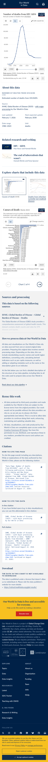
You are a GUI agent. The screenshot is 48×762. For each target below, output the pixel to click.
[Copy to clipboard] (39, 467)
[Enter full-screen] (43, 78)
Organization (30, 674)
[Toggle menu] (4, 4)
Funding (28, 679)
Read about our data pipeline (13, 385)
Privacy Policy (20, 745)
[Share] (38, 78)
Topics (4, 668)
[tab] (5, 21)
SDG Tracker (7, 696)
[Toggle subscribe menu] (43, 4)
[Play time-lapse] (5, 69)
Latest (4, 690)
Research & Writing (9, 713)
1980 (11, 69)
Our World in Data (24, 4)
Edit (38, 21)
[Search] (37, 4)
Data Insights (7, 679)
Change (38, 221)
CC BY (24, 78)
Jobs (27, 690)
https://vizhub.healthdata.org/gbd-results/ (20, 587)
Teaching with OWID (10, 701)
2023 (42, 69)
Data (4, 674)
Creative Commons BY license (16, 430)
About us (28, 668)
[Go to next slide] (39, 284)
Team (27, 684)
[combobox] (37, 4)
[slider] (17, 69)
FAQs (29, 645)
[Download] (32, 78)
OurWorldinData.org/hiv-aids (12, 78)
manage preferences (34, 745)
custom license (8, 640)
